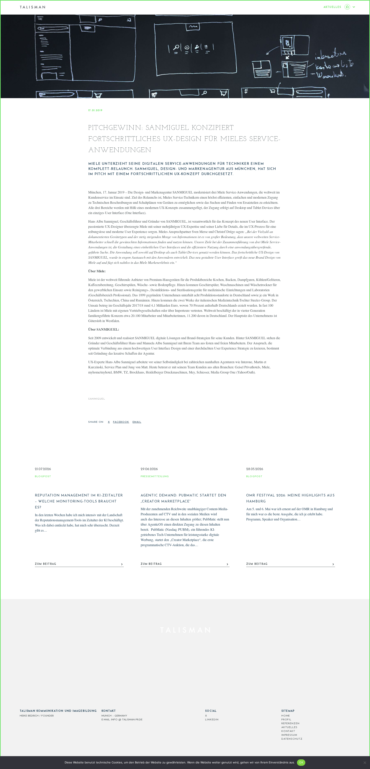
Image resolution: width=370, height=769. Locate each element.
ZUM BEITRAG (45, 564)
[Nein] (365, 762)
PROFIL (286, 719)
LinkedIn (211, 719)
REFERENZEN (290, 723)
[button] (109, 423)
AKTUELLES (289, 727)
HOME (285, 716)
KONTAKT (288, 731)
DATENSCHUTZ (292, 739)
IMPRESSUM (289, 735)
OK (301, 762)
